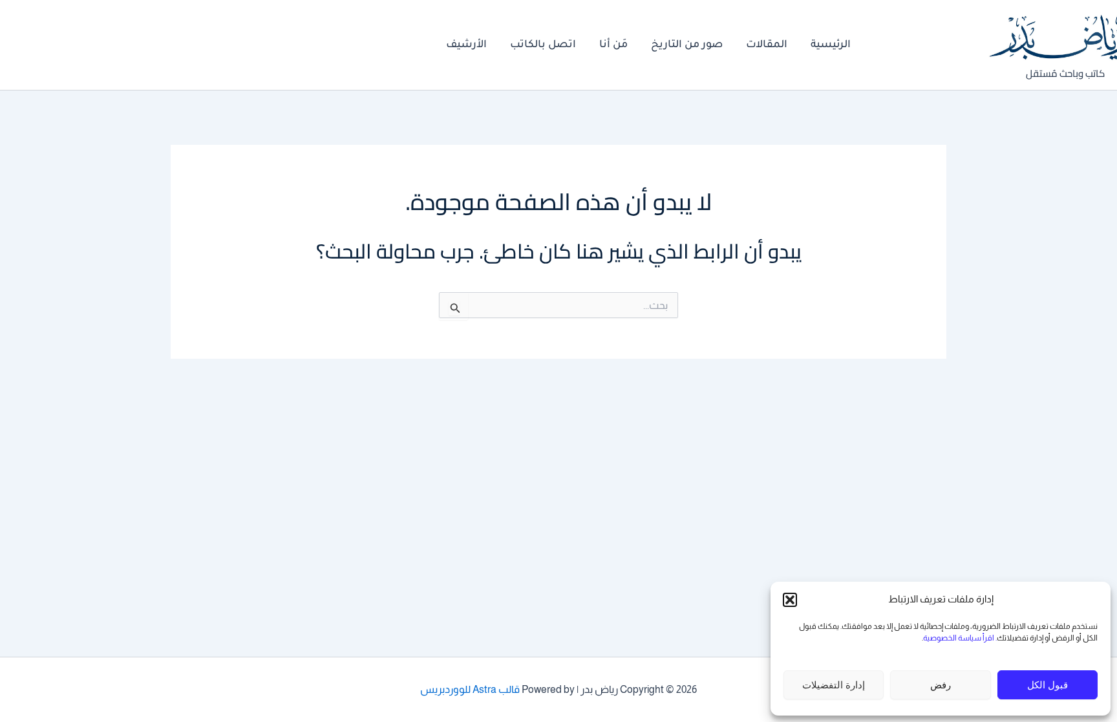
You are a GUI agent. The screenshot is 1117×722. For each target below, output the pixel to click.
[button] (789, 599)
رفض (940, 684)
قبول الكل (1047, 684)
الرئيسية (831, 45)
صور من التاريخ (687, 45)
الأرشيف (466, 45)
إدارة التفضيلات (833, 684)
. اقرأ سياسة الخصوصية (960, 637)
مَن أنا (613, 45)
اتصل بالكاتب (543, 45)
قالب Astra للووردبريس (470, 689)
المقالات (766, 45)
